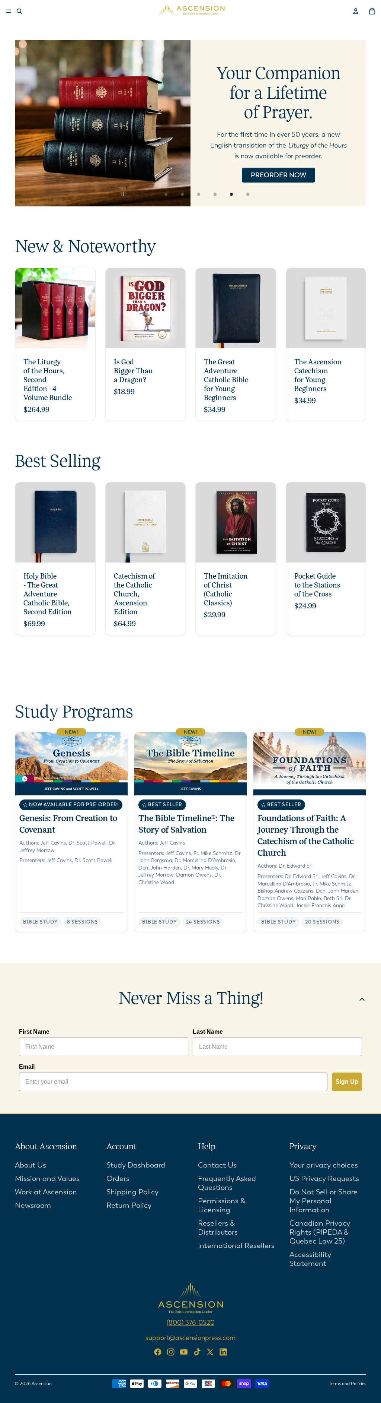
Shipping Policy (132, 1192)
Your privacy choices (323, 1165)
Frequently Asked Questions (227, 1183)
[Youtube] (183, 1351)
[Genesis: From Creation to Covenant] (71, 832)
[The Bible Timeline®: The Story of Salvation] (190, 832)
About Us (30, 1165)
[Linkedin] (223, 1351)
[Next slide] (354, 123)
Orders (117, 1178)
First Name (34, 1032)
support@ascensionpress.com (190, 1338)
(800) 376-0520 (191, 1322)
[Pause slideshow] (127, 194)
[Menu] (8, 11)
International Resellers (236, 1245)
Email (27, 1067)
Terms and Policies (347, 1383)
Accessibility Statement (310, 1259)
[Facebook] (157, 1351)
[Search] (19, 11)
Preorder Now (278, 175)
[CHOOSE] (83, 336)
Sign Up (347, 1082)
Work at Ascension (46, 1192)
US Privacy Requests (324, 1178)
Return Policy (128, 1205)
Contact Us (217, 1165)
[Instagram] (170, 1351)
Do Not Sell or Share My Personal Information (323, 1201)
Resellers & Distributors (218, 1227)
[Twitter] (210, 1351)
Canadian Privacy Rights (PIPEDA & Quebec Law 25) (319, 1232)
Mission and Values (47, 1178)
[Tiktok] (197, 1351)
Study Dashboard (135, 1165)
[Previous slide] (27, 123)
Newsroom (33, 1205)
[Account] (356, 11)
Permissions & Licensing (221, 1205)
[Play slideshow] (143, 194)
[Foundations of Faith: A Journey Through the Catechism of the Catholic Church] (309, 832)
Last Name (208, 1032)
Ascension (42, 1383)
